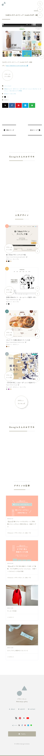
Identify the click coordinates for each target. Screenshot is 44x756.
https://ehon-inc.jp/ (11, 384)
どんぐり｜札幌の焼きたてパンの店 (18, 340)
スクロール (36, 88)
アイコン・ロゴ (18, 88)
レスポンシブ (14, 90)
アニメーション (28, 88)
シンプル (14, 93)
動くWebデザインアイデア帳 (16, 255)
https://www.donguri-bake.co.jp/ (15, 342)
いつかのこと (10, 617)
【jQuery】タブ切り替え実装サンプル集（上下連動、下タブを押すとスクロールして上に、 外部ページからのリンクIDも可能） (21, 569)
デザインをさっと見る (7, 75)
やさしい (9, 259)
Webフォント (8, 88)
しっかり (9, 387)
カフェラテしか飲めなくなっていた (17, 650)
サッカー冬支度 (11, 611)
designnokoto (25, 743)
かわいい (7, 93)
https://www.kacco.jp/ (12, 299)
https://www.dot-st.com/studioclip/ (16, 65)
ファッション (7, 85)
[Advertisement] (22, 180)
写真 (20, 90)
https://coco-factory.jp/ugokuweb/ (15, 257)
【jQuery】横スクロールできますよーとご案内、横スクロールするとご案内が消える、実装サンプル (21, 524)
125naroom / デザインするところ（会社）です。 (19, 532)
